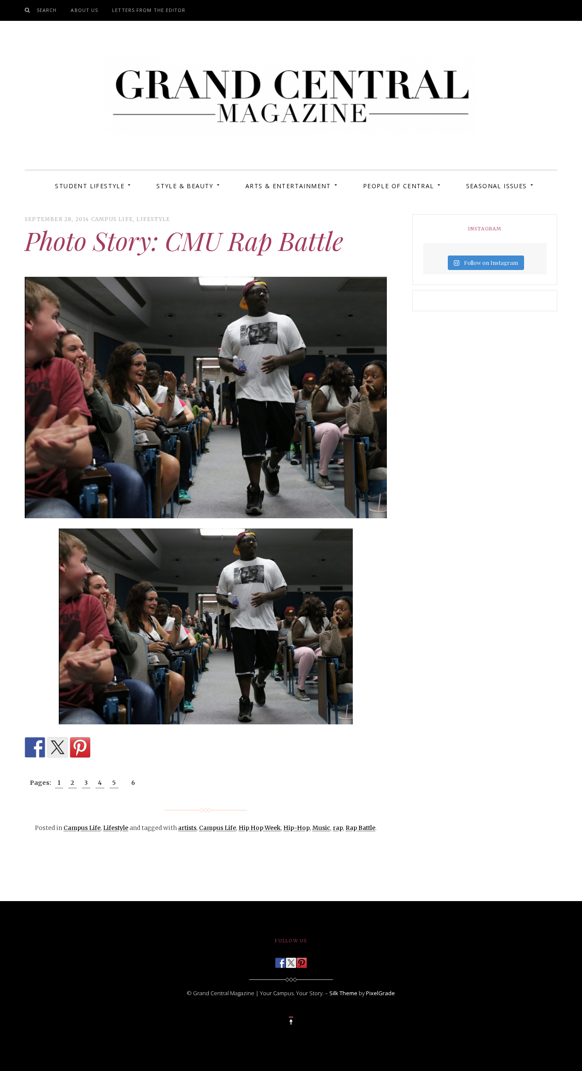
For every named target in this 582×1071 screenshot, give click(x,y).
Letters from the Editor (148, 10)
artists (187, 828)
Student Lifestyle (89, 186)
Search (47, 10)
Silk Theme (343, 993)
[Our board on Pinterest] (302, 960)
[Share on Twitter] (57, 747)
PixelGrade (380, 993)
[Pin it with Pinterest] (80, 747)
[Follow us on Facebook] (280, 960)
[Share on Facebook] (35, 747)
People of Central (398, 186)
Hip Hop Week (260, 828)
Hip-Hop (296, 828)
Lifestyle (153, 219)
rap (338, 828)
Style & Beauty (184, 186)
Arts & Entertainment (288, 186)
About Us (84, 10)
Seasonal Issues (496, 186)
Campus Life (112, 219)
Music (321, 828)
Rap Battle (360, 828)
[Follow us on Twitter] (291, 960)
